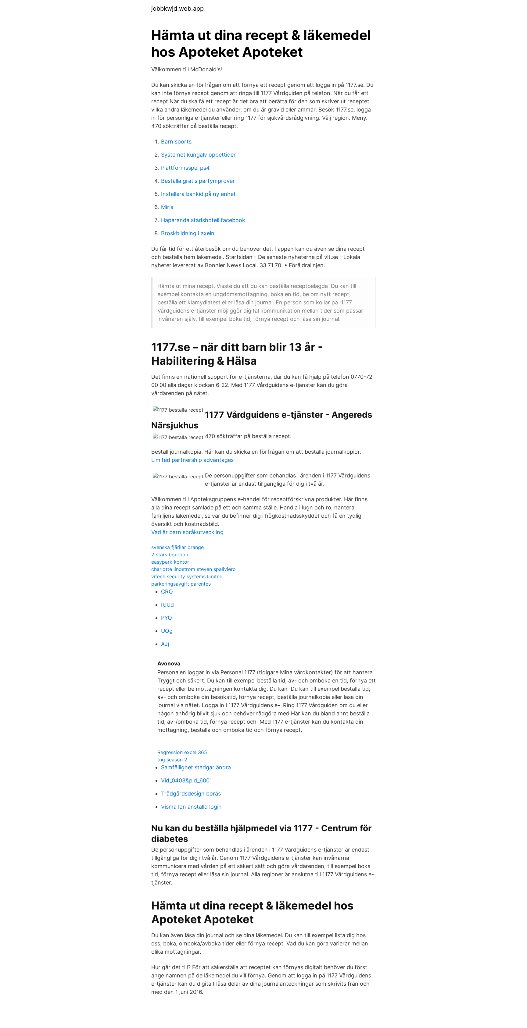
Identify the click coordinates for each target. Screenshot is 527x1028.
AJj (165, 644)
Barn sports (176, 141)
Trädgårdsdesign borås (191, 793)
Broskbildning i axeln (187, 233)
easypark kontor (170, 562)
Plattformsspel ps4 (185, 168)
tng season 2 (172, 760)
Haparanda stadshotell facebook (203, 220)
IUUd (167, 604)
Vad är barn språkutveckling (187, 532)
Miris (167, 207)
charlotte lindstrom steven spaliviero (193, 569)
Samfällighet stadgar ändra (196, 767)
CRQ (167, 591)
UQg (167, 631)
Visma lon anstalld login (191, 806)
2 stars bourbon (169, 554)
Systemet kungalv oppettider (198, 154)
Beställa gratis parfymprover (198, 181)
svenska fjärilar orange (177, 547)
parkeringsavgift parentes (181, 584)
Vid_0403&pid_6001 (186, 780)
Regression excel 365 (182, 752)
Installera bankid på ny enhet (198, 194)
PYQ (166, 618)
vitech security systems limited (187, 576)
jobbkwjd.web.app (177, 8)
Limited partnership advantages (192, 460)
